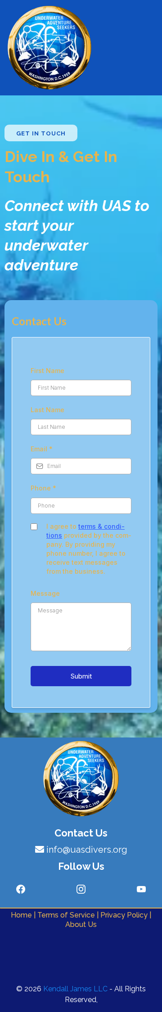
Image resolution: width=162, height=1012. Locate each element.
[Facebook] (20, 889)
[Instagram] (81, 889)
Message (45, 593)
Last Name (47, 410)
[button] (135, 48)
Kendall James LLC (75, 989)
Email (42, 449)
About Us (81, 924)
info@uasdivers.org (86, 849)
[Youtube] (141, 889)
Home (22, 915)
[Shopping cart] (153, 47)
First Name (47, 370)
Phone (43, 488)
